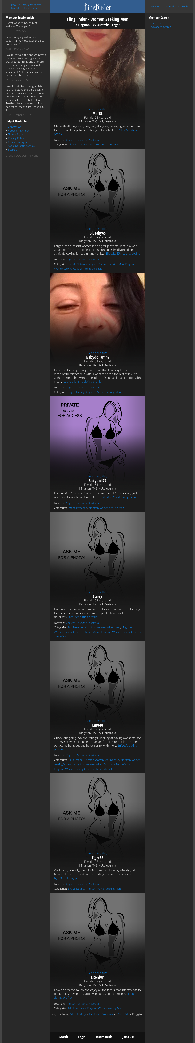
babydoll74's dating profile (118, 497)
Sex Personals (75, 627)
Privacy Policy (16, 138)
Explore (94, 1014)
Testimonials (104, 1036)
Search (63, 1036)
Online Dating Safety (20, 142)
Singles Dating (76, 392)
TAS (118, 1014)
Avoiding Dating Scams (21, 146)
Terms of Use (15, 134)
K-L (126, 1014)
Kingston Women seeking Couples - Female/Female (83, 769)
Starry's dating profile (83, 616)
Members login (158, 6)
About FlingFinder (18, 130)
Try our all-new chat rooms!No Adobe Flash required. (26, 7)
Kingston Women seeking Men (101, 144)
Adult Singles (75, 144)
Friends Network (77, 264)
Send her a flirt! (97, 109)
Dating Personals (77, 508)
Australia (94, 140)
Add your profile (178, 6)
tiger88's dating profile (69, 878)
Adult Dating (75, 760)
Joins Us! (128, 1036)
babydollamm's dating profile (82, 381)
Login (81, 1036)
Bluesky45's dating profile (123, 253)
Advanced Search (161, 27)
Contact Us (14, 127)
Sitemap (12, 150)
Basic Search (158, 23)
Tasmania (82, 140)
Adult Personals (77, 1008)
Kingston (70, 140)
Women (107, 1014)
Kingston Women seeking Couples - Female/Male (102, 764)
